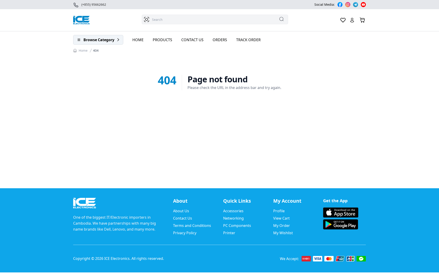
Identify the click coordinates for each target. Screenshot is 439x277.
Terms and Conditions (192, 225)
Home (83, 50)
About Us (181, 210)
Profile (279, 210)
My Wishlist (283, 232)
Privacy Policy (184, 232)
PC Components (237, 225)
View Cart (281, 218)
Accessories (233, 210)
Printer (229, 232)
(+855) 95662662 (93, 4)
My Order (281, 225)
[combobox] (215, 19)
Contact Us (182, 218)
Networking (233, 218)
